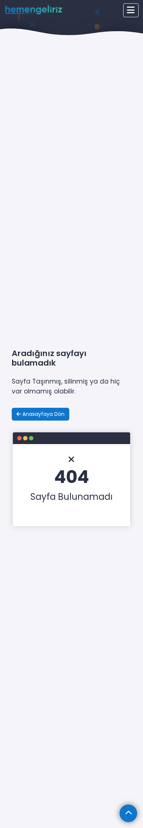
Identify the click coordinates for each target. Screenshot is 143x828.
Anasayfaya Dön (43, 414)
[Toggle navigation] (131, 10)
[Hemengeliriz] (33, 10)
